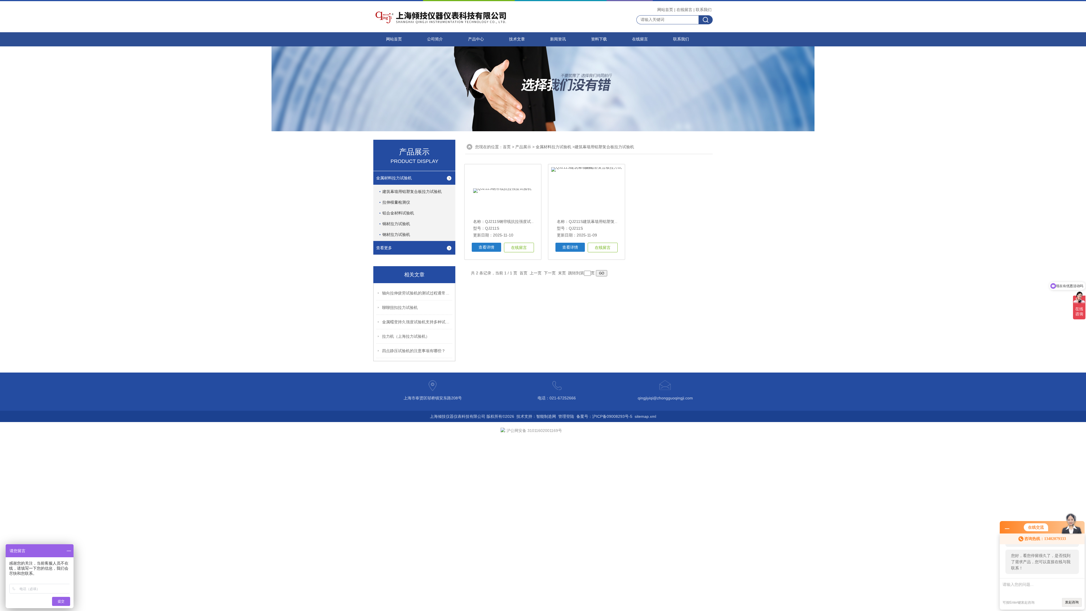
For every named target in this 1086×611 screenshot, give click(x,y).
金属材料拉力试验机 (394, 178)
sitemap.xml (645, 416)
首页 (507, 147)
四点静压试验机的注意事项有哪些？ (413, 350)
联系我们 (704, 9)
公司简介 (435, 39)
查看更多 (384, 248)
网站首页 (665, 9)
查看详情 (486, 247)
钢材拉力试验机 (396, 234)
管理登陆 (566, 416)
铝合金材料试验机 (398, 213)
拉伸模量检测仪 (396, 202)
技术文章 (517, 39)
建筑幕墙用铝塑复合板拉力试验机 (412, 191)
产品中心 (476, 39)
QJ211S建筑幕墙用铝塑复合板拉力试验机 (605, 221)
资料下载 (599, 39)
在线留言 (684, 9)
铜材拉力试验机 (396, 223)
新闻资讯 (558, 39)
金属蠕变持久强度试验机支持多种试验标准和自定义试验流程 (417, 322)
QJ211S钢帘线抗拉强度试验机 (512, 221)
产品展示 (523, 147)
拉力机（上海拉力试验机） (406, 336)
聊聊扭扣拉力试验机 (400, 307)
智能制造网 (546, 416)
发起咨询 (1072, 602)
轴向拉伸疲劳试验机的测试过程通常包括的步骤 (417, 293)
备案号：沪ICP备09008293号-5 (604, 416)
